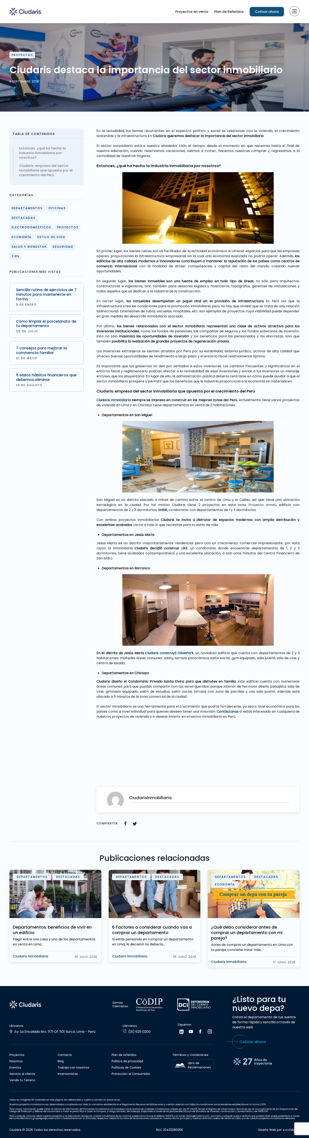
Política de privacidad (127, 1061)
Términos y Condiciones (190, 1055)
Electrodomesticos (31, 227)
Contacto (65, 1055)
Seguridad (63, 247)
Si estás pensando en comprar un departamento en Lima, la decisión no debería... (152, 942)
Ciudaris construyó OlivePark (169, 653)
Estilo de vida (51, 237)
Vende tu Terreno (22, 1080)
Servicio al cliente (22, 1074)
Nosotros (16, 1061)
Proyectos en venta (191, 11)
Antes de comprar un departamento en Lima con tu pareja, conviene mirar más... (252, 947)
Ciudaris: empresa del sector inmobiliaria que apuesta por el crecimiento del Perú (46, 170)
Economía (22, 237)
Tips (15, 256)
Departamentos (27, 208)
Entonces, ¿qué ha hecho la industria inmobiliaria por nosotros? (42, 153)
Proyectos (22, 55)
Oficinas (57, 208)
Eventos (15, 1067)
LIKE (184, 548)
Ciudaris (159, 135)
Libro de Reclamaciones (199, 1065)
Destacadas (23, 218)
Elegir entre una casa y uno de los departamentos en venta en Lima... (54, 942)
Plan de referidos (124, 1055)
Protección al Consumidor (131, 1074)
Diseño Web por (270, 1130)
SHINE (162, 509)
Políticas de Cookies (126, 1067)
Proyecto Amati (262, 504)
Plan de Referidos (229, 11)
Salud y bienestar (29, 247)
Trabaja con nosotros (73, 1067)
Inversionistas (68, 1074)
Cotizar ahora (267, 11)
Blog (61, 1061)
